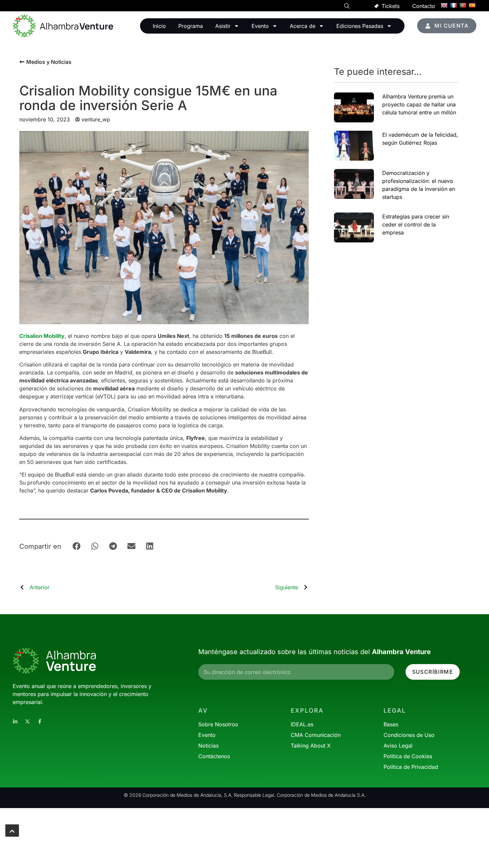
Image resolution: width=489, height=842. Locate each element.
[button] (347, 7)
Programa (190, 26)
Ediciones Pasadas (359, 26)
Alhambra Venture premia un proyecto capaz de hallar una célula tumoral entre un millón (419, 104)
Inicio (159, 26)
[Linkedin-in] (15, 721)
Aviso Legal (398, 745)
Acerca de (302, 26)
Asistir (223, 26)
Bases (391, 724)
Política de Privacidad (411, 767)
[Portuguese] (462, 5)
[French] (453, 5)
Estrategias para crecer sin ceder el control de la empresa (415, 224)
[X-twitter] (27, 721)
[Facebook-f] (39, 721)
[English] (444, 5)
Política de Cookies (408, 756)
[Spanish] (472, 5)
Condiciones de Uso (409, 735)
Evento (260, 26)
